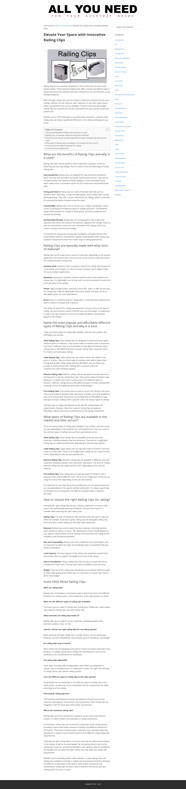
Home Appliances (121, 117)
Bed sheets (119, 63)
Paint (117, 145)
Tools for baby (120, 177)
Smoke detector (120, 158)
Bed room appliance (122, 58)
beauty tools (119, 54)
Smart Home (119, 154)
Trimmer (118, 181)
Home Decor (119, 122)
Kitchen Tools (120, 131)
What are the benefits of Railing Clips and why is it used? (66, 133)
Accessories (119, 40)
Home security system (123, 126)
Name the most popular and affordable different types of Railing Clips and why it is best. (76, 139)
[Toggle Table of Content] (106, 129)
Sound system (120, 163)
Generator (119, 113)
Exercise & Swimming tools (124, 95)
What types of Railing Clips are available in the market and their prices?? (72, 143)
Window (118, 195)
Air (116, 44)
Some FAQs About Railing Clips (57, 148)
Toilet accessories (121, 172)
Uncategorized (120, 186)
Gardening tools (121, 108)
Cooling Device (120, 67)
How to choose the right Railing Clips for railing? (63, 146)
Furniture (118, 104)
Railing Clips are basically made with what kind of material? (67, 135)
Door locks (119, 85)
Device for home (121, 72)
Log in (99, 784)
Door (117, 76)
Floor (117, 99)
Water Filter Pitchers (122, 190)
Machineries (119, 136)
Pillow (117, 149)
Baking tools (119, 49)
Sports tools (119, 167)
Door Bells (119, 81)
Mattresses (119, 140)
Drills (117, 90)
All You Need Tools (93, 10)
